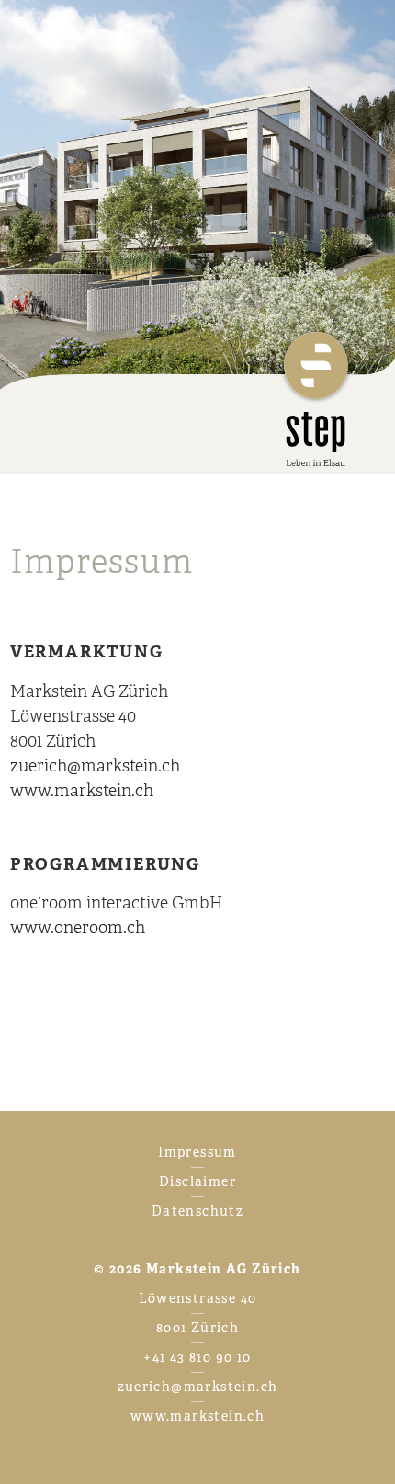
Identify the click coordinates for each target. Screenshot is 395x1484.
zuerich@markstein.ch (95, 766)
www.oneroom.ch (77, 928)
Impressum (197, 1152)
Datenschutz (197, 1211)
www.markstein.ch (81, 791)
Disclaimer (197, 1181)
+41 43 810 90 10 (197, 1357)
